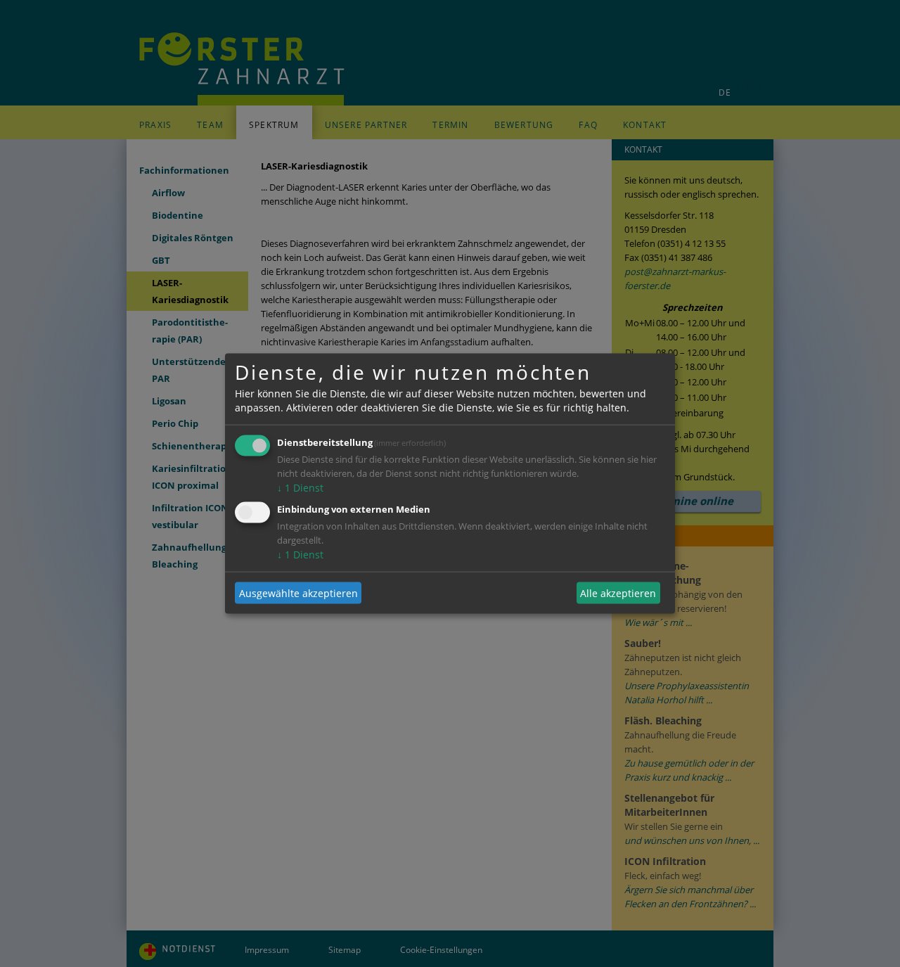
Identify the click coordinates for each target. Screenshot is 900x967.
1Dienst (300, 487)
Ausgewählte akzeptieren (298, 592)
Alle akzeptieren (618, 592)
